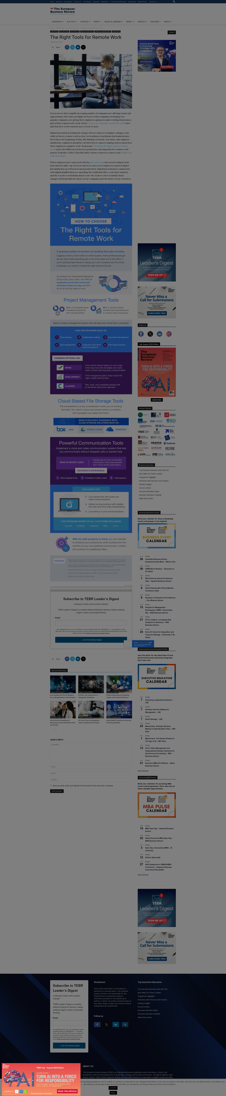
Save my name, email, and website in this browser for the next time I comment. (83, 786)
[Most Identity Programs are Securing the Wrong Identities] (119, 709)
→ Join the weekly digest (91, 639)
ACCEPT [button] (113, 1088)
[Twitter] (72, 47)
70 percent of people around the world (106, 123)
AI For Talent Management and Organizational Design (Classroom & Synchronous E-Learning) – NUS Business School (159, 752)
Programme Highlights (147, 477)
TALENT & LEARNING (112, 22)
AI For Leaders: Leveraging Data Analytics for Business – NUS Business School (158, 622)
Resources (77, 1)
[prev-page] (51, 729)
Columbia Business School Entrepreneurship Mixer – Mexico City (160, 560)
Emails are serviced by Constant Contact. (97, 633)
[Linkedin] (78, 47)
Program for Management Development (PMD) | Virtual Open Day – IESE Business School (159, 610)
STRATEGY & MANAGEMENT (103, 31)
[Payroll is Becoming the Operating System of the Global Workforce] (119, 684)
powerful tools (97, 162)
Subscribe (96, 1)
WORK (96, 22)
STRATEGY (84, 22)
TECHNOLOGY (75, 31)
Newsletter (104, 1)
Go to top (128, 586)
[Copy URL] (83, 47)
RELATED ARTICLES (59, 671)
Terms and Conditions (74, 1084)
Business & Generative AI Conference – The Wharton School (160, 598)
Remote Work (116, 31)
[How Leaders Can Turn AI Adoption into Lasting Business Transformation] (63, 684)
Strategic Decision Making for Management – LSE (157, 710)
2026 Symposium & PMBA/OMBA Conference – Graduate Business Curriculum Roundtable (158, 867)
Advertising (131, 1)
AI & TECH (71, 22)
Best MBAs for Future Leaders (150, 474)
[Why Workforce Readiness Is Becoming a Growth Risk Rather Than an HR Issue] (63, 709)
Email (57, 618)
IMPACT (129, 22)
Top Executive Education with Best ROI (154, 470)
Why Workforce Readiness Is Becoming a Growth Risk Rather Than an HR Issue (62, 722)
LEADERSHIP (57, 22)
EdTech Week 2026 (152, 857)
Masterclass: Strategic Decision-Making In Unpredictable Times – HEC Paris (160, 729)
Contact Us (152, 1)
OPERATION (60, 28)
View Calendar (143, 642)
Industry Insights (145, 484)
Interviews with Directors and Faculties (154, 481)
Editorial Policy (142, 1)
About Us (59, 1)
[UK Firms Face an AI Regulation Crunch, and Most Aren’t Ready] (91, 709)
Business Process (72, 28)
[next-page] (55, 729)
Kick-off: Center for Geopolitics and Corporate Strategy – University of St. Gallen (160, 634)
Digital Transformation (87, 31)
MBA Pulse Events (146, 498)
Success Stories (145, 488)
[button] (174, 1)
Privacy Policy (55, 1084)
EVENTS (167, 22)
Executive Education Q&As (149, 491)
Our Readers (68, 1)
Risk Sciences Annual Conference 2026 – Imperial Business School (159, 579)
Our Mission (87, 1)
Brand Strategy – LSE (153, 719)
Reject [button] (113, 1093)
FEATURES (155, 22)
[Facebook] (67, 47)
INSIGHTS (141, 22)
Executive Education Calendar (150, 495)
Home (52, 1)
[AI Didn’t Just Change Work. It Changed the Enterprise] (91, 684)
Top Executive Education (118, 1)
